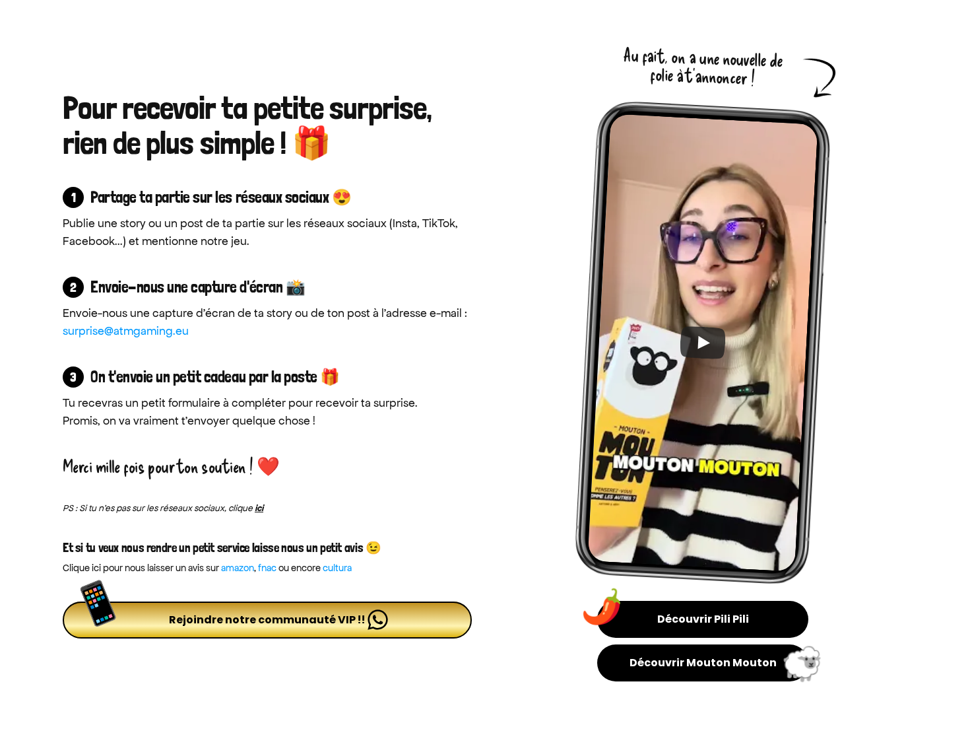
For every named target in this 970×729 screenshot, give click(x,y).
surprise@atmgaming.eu (126, 331)
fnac (267, 568)
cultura (337, 568)
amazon (237, 568)
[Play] (703, 342)
